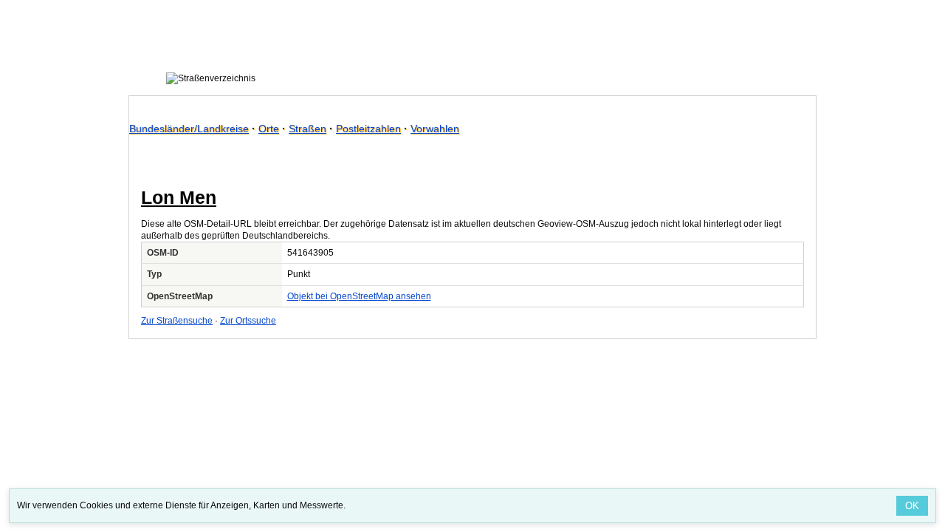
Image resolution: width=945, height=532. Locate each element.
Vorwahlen (434, 128)
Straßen (307, 128)
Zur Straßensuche (177, 321)
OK (912, 505)
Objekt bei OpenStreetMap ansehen (359, 296)
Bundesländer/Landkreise (189, 128)
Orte (268, 128)
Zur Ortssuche (248, 321)
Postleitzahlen (368, 128)
